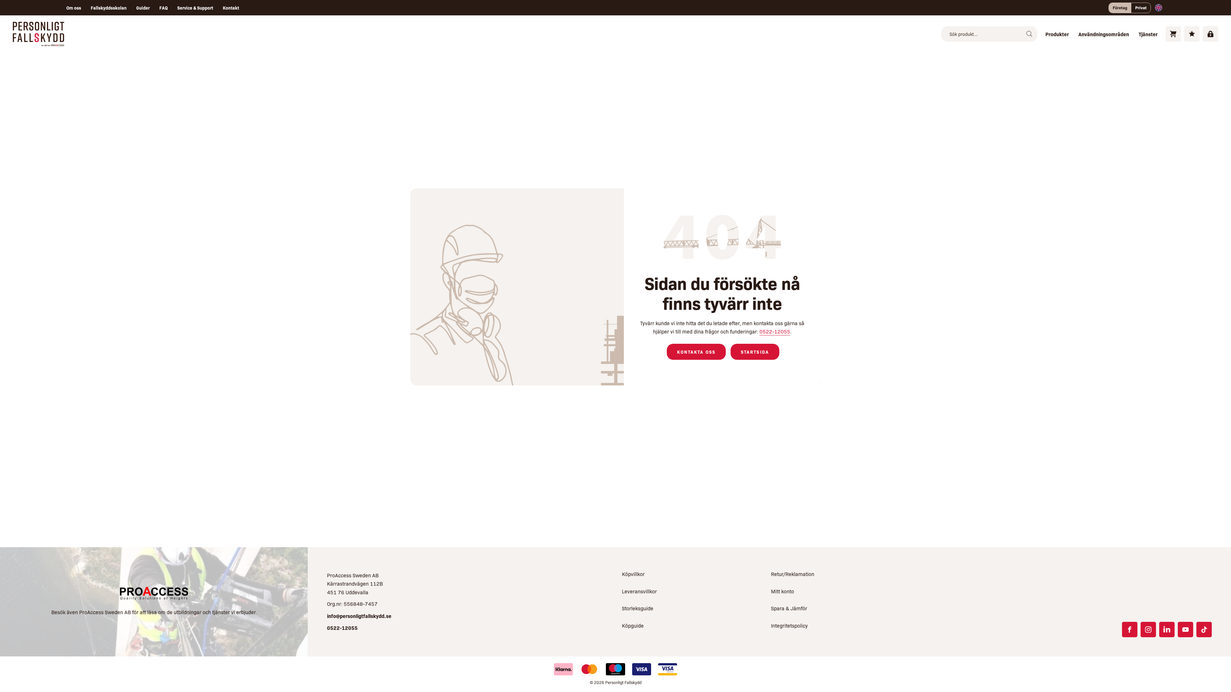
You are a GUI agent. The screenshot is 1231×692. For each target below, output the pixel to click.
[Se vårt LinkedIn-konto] (1167, 629)
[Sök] (1029, 34)
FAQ (163, 7)
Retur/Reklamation (792, 574)
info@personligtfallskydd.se (359, 615)
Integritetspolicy (789, 625)
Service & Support (195, 7)
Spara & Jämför (789, 608)
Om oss (73, 7)
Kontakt (231, 7)
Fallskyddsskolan (109, 7)
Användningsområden (1103, 33)
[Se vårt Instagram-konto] (1148, 629)
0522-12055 (774, 331)
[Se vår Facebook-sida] (1129, 629)
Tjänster (1148, 33)
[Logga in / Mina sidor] (1210, 34)
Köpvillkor (633, 574)
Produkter (1057, 33)
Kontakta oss (696, 352)
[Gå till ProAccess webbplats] (154, 593)
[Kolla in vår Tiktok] (1204, 629)
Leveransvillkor (639, 591)
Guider (143, 7)
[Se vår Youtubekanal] (1185, 629)
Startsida (755, 352)
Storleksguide (637, 608)
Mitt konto (782, 591)
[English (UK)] (1158, 7)
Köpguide (633, 625)
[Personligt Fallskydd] (38, 41)
